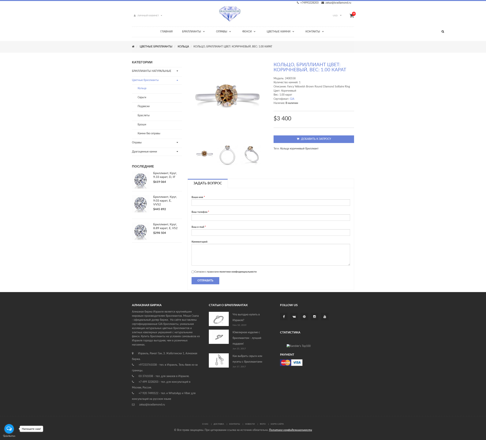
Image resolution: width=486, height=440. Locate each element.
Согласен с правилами (225, 272)
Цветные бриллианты (145, 80)
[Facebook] (284, 317)
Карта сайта (277, 424)
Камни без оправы (149, 133)
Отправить (205, 280)
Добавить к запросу (316, 139)
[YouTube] (324, 317)
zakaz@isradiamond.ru (338, 3)
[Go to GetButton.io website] (9, 436)
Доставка (219, 424)
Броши (142, 124)
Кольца (142, 88)
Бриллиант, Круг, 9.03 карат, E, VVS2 (165, 200)
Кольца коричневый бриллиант (299, 148)
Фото (263, 424)
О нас (205, 424)
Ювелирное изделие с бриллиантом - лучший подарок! (247, 338)
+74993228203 (309, 3)
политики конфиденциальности (238, 272)
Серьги (142, 97)
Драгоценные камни (144, 151)
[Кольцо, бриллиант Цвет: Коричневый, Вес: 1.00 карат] (204, 155)
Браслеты (144, 115)
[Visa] (291, 362)
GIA (292, 99)
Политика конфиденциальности (290, 430)
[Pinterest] (304, 317)
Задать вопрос (207, 183)
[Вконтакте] (294, 317)
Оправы (137, 142)
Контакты (234, 424)
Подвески (144, 106)
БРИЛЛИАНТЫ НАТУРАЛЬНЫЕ (151, 71)
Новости (250, 424)
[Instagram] (314, 317)
